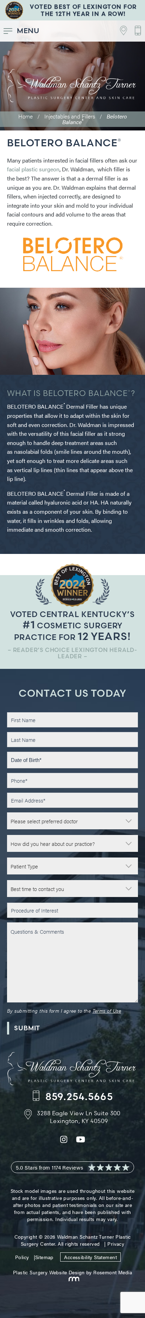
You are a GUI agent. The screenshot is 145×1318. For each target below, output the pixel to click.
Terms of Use (107, 1010)
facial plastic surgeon (33, 169)
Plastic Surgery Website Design (49, 1272)
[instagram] (63, 1141)
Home (25, 116)
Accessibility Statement (90, 1257)
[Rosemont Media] (73, 1279)
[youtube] (80, 1141)
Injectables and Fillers (69, 116)
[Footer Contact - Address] (120, 31)
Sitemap (44, 1257)
